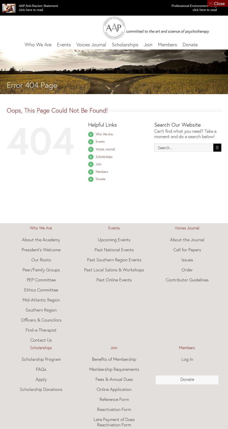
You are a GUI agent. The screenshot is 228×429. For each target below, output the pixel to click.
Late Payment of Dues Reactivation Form (114, 422)
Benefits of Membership (114, 359)
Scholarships (104, 157)
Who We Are (104, 134)
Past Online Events (114, 280)
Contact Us (41, 340)
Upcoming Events (114, 239)
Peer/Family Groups (41, 269)
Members (102, 172)
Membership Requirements (114, 369)
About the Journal (187, 239)
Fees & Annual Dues (114, 379)
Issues (187, 259)
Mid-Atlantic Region (41, 300)
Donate (100, 179)
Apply (41, 379)
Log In (187, 359)
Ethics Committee (41, 290)
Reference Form (114, 399)
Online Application (114, 389)
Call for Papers (187, 249)
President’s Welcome (41, 249)
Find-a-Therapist (41, 330)
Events (100, 142)
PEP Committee (41, 280)
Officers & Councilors (41, 320)
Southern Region (41, 310)
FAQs (41, 369)
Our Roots (41, 259)
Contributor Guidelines (187, 280)
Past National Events (114, 249)
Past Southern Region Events (114, 259)
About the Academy (41, 239)
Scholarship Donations (41, 389)
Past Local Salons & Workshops (114, 269)
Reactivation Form (114, 409)
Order (187, 269)
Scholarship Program (41, 359)
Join (98, 164)
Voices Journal (105, 149)
